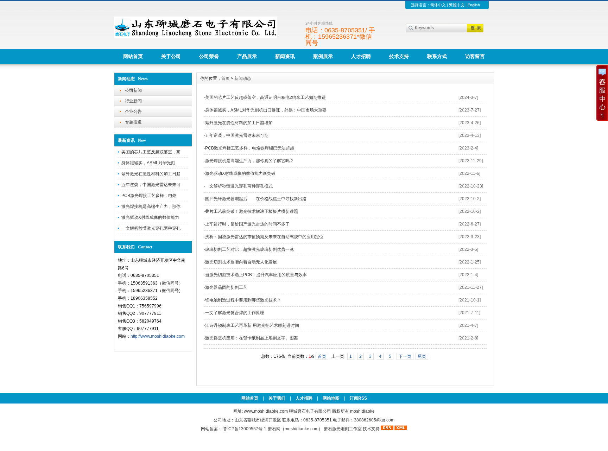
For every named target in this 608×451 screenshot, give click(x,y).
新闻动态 (242, 78)
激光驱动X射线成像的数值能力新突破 (240, 173)
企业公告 (133, 111)
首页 (225, 78)
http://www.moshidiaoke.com (158, 336)
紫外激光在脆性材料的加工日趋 (150, 173)
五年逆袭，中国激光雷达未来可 (150, 184)
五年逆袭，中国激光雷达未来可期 (236, 135)
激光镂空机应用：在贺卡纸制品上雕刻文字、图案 (251, 338)
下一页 (405, 356)
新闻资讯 (285, 56)
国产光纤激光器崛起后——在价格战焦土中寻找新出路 (255, 198)
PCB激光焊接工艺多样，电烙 (149, 195)
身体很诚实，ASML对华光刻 (148, 162)
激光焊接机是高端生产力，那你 (150, 206)
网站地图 (331, 398)
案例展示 (323, 56)
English (474, 5)
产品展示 (247, 56)
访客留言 (475, 56)
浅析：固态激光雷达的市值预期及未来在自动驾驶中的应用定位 (264, 236)
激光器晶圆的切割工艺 (226, 287)
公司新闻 (133, 90)
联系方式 (437, 56)
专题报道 (133, 122)
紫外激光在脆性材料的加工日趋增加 (239, 122)
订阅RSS (358, 398)
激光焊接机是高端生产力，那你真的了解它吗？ (249, 160)
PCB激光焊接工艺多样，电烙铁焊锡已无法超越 (249, 148)
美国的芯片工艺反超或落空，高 (150, 152)
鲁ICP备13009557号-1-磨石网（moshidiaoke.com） (273, 428)
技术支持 (399, 56)
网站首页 (133, 56)
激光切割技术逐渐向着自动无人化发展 (241, 262)
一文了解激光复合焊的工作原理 (234, 312)
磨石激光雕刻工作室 (343, 428)
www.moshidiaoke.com (266, 411)
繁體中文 (456, 5)
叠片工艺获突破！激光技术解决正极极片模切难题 (251, 211)
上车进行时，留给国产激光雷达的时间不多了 (247, 224)
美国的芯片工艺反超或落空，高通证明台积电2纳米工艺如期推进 (265, 97)
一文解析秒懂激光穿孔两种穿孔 (150, 228)
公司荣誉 (209, 56)
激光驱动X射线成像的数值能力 (150, 217)
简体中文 (438, 5)
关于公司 (171, 56)
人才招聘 (361, 56)
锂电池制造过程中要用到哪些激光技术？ (243, 300)
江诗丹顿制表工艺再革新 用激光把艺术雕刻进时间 (252, 325)
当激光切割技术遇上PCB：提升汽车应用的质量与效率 (256, 274)
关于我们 (276, 398)
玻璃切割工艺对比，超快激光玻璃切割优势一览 (249, 249)
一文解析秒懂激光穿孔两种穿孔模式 (239, 186)
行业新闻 (133, 101)
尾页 (422, 356)
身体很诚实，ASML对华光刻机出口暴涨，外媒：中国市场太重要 (266, 110)
